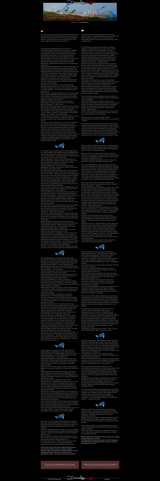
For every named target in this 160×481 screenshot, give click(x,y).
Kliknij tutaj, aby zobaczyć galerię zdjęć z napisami (100, 464)
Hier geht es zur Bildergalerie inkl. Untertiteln (60, 464)
